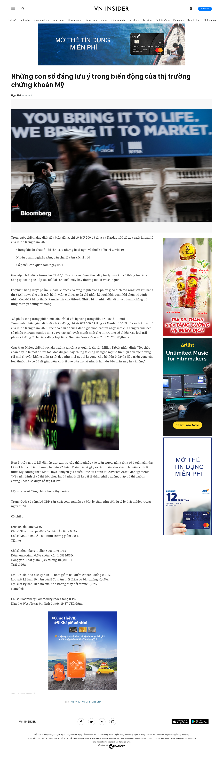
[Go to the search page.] (23, 8)
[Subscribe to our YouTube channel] (102, 721)
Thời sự (12, 20)
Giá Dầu (86, 701)
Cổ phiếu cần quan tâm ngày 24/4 (39, 265)
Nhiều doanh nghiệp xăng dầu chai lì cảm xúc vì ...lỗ (53, 257)
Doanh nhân (193, 20)
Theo (23, 693)
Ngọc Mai (16, 95)
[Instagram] (112, 721)
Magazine (178, 20)
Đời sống (147, 20)
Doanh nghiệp (41, 20)
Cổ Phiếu (75, 701)
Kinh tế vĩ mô (163, 20)
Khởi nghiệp (210, 20)
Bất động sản (118, 20)
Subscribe (205, 9)
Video (104, 20)
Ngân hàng (58, 20)
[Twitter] (91, 721)
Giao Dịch (96, 701)
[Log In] (191, 8)
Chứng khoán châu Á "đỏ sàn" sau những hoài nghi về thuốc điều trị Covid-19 (70, 250)
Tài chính (134, 20)
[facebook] (81, 721)
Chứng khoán (75, 20)
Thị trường (24, 20)
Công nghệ (91, 20)
